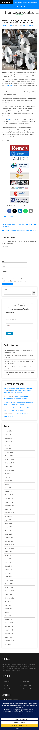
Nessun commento (28, 25)
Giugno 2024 (8, 523)
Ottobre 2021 (9, 637)
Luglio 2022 (8, 605)
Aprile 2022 (8, 616)
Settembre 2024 (9, 512)
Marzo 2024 (8, 534)
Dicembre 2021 (9, 630)
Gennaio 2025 (9, 498)
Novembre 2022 (9, 591)
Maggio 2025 (8, 484)
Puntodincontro (8, 402)
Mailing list (26, 681)
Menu (37, 13)
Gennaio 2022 (9, 626)
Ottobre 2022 (9, 594)
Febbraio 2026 (9, 452)
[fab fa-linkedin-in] (21, 7)
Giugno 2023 (8, 566)
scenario (9, 119)
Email (4, 266)
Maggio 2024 (8, 527)
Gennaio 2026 (9, 456)
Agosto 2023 (8, 559)
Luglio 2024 (8, 520)
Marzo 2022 (8, 619)
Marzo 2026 (8, 449)
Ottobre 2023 (9, 552)
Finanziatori (7, 689)
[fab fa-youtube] (24, 7)
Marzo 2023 (8, 576)
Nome (4, 261)
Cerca (5, 289)
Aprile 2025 (8, 488)
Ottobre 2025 (9, 466)
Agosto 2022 (8, 601)
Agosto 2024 (8, 516)
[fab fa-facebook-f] (14, 7)
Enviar (9, 333)
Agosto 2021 (8, 644)
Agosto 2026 (8, 431)
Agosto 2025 (8, 473)
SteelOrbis (10, 85)
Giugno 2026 (8, 438)
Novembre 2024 (9, 505)
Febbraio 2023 (9, 580)
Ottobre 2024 (9, 509)
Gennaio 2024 (9, 541)
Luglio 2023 (8, 562)
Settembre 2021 (9, 640)
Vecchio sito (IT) (27, 685)
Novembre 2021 (9, 633)
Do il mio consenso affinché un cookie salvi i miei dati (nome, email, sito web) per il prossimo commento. (19, 280)
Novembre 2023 (9, 548)
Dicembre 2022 (9, 587)
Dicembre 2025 (9, 459)
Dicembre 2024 (9, 502)
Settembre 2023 (9, 555)
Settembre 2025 (9, 470)
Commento (5, 246)
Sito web (4, 271)
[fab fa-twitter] (17, 7)
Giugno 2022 (8, 608)
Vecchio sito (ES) (27, 689)
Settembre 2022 (9, 598)
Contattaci (7, 681)
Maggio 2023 (8, 569)
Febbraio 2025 (9, 495)
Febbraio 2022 (9, 623)
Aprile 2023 (8, 573)
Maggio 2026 (8, 441)
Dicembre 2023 (9, 544)
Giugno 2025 (8, 481)
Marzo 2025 (8, 491)
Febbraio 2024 (9, 537)
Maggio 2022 (8, 612)
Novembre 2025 (9, 463)
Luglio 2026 (8, 434)
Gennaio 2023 (9, 584)
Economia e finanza (7, 25)
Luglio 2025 (8, 477)
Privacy (6, 685)
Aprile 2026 (8, 445)
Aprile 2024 (8, 530)
